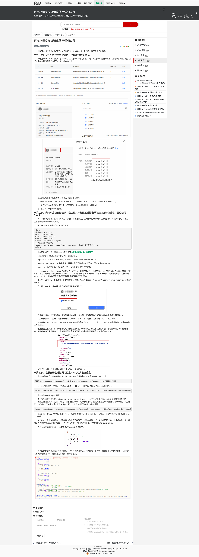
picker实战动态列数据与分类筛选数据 (150, 112)
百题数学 (122, 3)
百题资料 (48, 3)
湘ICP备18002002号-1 (91, 551)
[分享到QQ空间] (124, 46)
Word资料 (141, 50)
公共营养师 (58, 3)
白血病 (92, 29)
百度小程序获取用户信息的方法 (118, 543)
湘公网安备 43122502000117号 (101, 553)
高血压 (77, 29)
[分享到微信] (129, 46)
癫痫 (87, 29)
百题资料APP (110, 3)
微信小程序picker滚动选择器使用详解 (150, 109)
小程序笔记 (59, 35)
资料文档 (99, 3)
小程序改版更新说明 (144, 116)
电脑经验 (140, 65)
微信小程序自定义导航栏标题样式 (149, 96)
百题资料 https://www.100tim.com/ (99, 549)
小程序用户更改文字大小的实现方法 (48, 543)
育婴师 (78, 3)
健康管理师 (88, 3)
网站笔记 (140, 70)
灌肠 (82, 29)
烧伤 (72, 29)
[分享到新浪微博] (127, 46)
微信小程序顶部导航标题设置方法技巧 (150, 92)
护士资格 (69, 3)
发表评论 (40, 536)
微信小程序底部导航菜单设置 (147, 105)
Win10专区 (141, 45)
